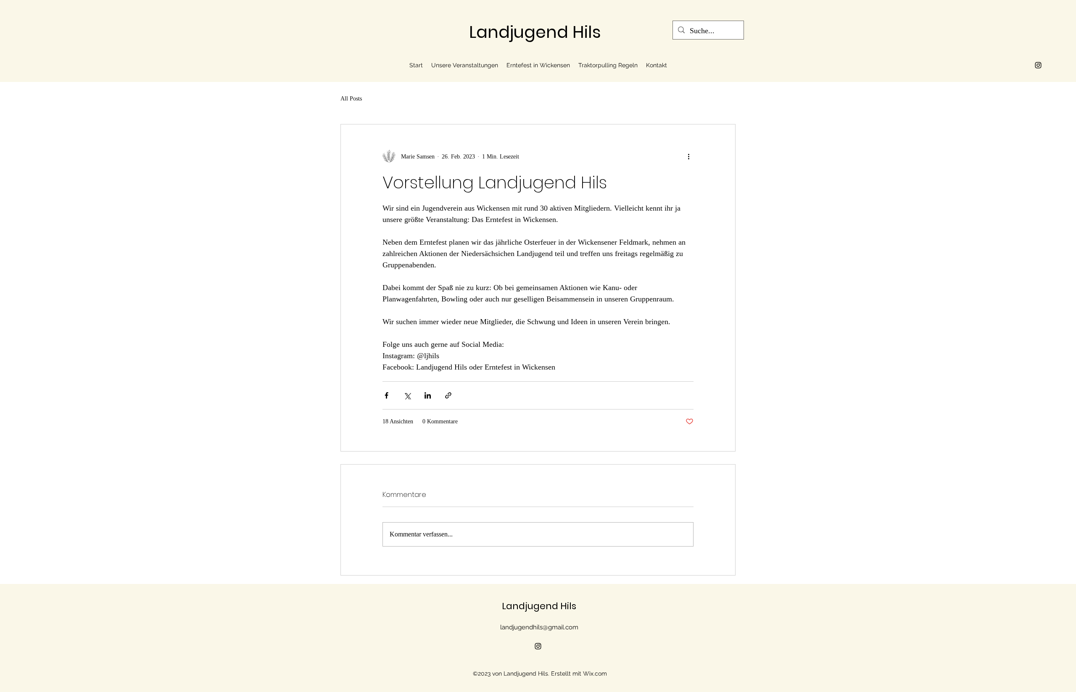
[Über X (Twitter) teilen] (407, 395)
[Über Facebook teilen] (386, 395)
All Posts (351, 98)
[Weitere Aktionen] (688, 156)
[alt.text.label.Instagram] (1038, 65)
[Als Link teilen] (448, 395)
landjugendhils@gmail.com (539, 627)
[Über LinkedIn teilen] (428, 395)
